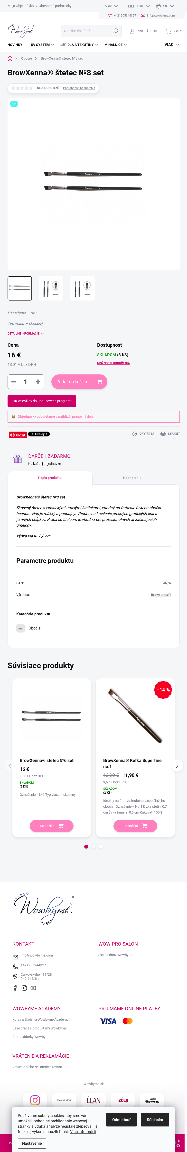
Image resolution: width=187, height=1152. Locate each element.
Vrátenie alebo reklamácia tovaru (37, 1067)
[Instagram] (25, 987)
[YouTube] (34, 987)
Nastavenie (32, 1143)
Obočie (34, 628)
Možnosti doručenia (113, 363)
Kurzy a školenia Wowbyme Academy (40, 1019)
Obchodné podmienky (55, 6)
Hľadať (115, 31)
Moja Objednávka (21, 6)
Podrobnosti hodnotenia (79, 88)
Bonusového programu (54, 401)
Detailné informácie (23, 333)
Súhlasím (155, 1119)
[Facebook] (16, 987)
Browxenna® (161, 595)
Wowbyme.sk (94, 1084)
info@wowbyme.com (37, 955)
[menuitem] (17, 44)
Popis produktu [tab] (50, 478)
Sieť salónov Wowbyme (115, 955)
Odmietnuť (121, 1119)
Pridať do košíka (71, 381)
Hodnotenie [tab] (132, 478)
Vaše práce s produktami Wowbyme (39, 1028)
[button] (86, 846)
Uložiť (20, 435)
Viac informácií (83, 1131)
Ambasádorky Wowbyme (31, 1037)
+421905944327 (33, 965)
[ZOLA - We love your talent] (122, 1100)
